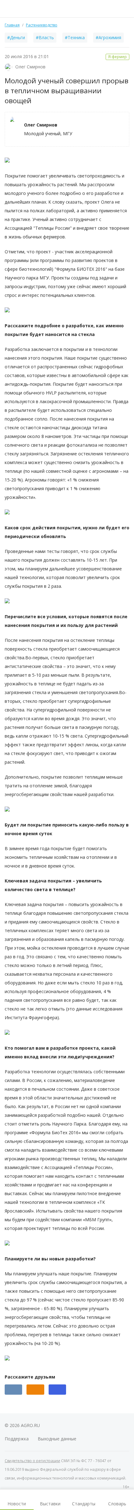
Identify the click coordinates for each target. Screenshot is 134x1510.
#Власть (45, 37)
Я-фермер (117, 56)
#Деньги (16, 37)
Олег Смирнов (30, 67)
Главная (12, 25)
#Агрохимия (108, 37)
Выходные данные (57, 1439)
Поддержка (17, 1439)
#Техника (75, 37)
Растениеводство (41, 25)
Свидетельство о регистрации (32, 1460)
